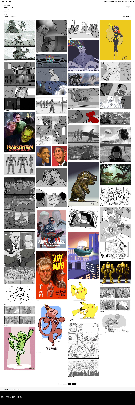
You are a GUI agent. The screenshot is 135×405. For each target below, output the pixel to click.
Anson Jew (8, 5)
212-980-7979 (20, 397)
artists (2, 396)
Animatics (116, 1)
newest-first (127, 16)
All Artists (128, 7)
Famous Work (119, 1)
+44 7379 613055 (20, 398)
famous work (3, 398)
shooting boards (8, 397)
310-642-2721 (20, 396)
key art (7, 400)
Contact (128, 1)
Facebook (130, 1)
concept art (8, 398)
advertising (7, 396)
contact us (13, 396)
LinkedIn (133, 1)
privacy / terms (14, 400)
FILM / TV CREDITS (6, 9)
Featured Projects (106, 1)
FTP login (13, 398)
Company (123, 1)
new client (13, 397)
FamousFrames (7, 1)
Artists (110, 1)
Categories (112, 1)
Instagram (131, 1)
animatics (2, 397)
